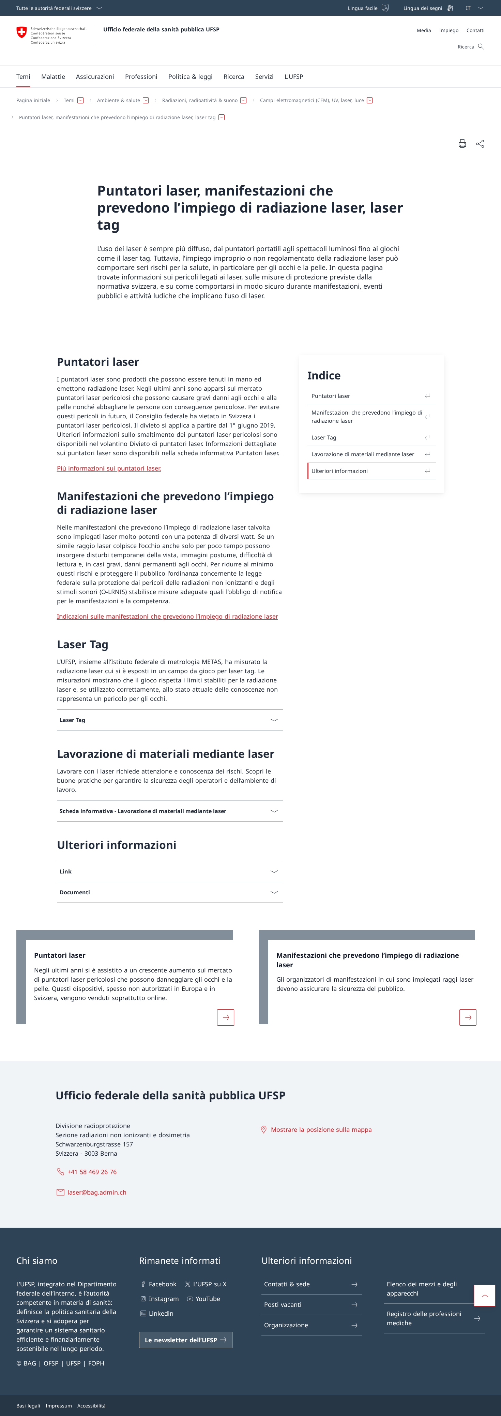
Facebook (163, 1284)
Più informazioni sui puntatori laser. (109, 468)
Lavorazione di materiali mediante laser (363, 454)
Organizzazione (286, 1325)
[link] (129, 982)
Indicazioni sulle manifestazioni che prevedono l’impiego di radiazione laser (167, 616)
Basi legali (28, 1405)
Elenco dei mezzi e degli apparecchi (422, 1288)
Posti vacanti (283, 1304)
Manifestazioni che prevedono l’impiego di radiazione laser (367, 416)
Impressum (59, 1405)
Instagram (164, 1299)
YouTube (208, 1299)
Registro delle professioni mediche (424, 1318)
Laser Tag (324, 437)
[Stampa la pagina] (462, 143)
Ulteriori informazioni (340, 471)
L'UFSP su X (210, 1284)
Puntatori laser (331, 396)
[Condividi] (480, 143)
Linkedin (161, 1313)
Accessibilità (91, 1405)
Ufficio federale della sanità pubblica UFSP (161, 29)
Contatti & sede (287, 1284)
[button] (23, 76)
